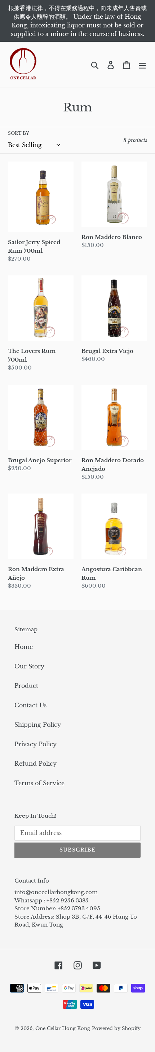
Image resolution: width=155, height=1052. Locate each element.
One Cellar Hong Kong (62, 1028)
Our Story (29, 666)
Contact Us (30, 705)
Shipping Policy (37, 724)
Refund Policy (35, 763)
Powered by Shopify (116, 1028)
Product (26, 685)
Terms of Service (39, 783)
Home (23, 646)
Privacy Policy (35, 744)
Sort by (18, 133)
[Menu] (142, 65)
